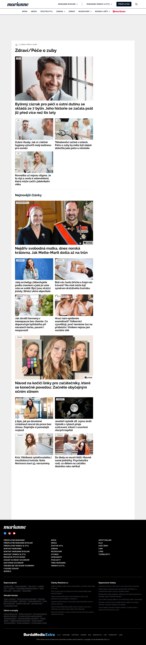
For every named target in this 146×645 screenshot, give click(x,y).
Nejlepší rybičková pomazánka (20, 620)
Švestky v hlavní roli (25, 614)
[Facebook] (5, 533)
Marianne (66, 635)
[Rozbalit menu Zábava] (64, 11)
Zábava (59, 11)
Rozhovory (84, 11)
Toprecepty (104, 554)
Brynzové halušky (9, 623)
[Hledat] (136, 4)
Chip (101, 549)
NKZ (89, 635)
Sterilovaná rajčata (10, 618)
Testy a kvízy (32, 586)
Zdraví (72, 11)
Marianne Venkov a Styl (98, 4)
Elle (101, 543)
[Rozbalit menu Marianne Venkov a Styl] (111, 4)
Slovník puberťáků (20, 586)
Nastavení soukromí (13, 563)
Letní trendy (17, 591)
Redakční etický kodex (14, 557)
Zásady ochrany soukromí (16, 560)
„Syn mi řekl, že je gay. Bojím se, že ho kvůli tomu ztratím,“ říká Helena (120, 599)
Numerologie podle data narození (27, 588)
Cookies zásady (11, 569)
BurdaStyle (97, 635)
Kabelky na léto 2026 (22, 603)
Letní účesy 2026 (36, 603)
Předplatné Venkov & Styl (16, 546)
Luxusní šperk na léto (10, 606)
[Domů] (19, 4)
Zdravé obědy (26, 591)
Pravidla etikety (8, 586)
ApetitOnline (105, 540)
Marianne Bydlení (67, 4)
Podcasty (56, 560)
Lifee (101, 551)
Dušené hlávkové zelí (10, 614)
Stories (55, 554)
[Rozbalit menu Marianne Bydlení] (76, 4)
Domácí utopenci (37, 620)
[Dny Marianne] (119, 11)
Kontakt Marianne (13, 549)
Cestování (11, 588)
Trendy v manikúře (9, 599)
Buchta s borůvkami (23, 623)
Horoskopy (56, 557)
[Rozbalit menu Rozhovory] (90, 11)
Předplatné (124, 4)
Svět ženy (103, 546)
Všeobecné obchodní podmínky (19, 566)
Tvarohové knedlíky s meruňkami (28, 618)
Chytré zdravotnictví (34, 601)
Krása (34, 11)
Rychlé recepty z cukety (39, 623)
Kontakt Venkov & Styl (15, 554)
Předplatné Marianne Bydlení (18, 543)
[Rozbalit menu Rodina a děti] (109, 11)
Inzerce (7, 571)
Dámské (83, 635)
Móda (24, 11)
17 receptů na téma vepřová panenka (30, 616)
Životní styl (46, 11)
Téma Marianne (58, 563)
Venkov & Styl (58, 566)
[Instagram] (9, 533)
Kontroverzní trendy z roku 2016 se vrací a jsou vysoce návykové (119, 586)
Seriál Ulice (22, 601)
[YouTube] (14, 533)
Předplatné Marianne (14, 540)
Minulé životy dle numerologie (26, 599)
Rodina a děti (101, 11)
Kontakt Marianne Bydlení (17, 551)
